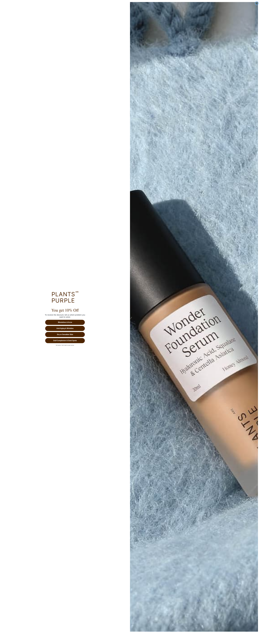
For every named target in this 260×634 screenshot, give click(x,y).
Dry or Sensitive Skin (65, 334)
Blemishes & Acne (65, 322)
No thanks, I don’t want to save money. (65, 345)
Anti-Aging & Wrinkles (65, 328)
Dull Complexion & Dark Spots (65, 340)
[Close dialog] (256, 3)
